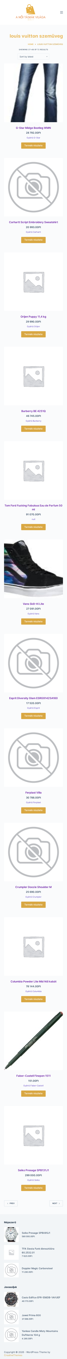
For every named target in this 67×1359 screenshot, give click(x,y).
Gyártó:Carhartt (33, 232)
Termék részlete (33, 145)
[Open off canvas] (61, 12)
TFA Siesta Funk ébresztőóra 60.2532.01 (38, 1250)
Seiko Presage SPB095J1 (36, 1232)
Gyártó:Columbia (33, 991)
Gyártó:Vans (33, 613)
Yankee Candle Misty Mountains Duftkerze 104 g (40, 1333)
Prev (12, 1203)
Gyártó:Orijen (33, 326)
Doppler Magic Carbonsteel (37, 1268)
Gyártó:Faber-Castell (33, 1085)
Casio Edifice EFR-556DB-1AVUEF (41, 1297)
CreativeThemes (13, 1355)
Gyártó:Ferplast (33, 802)
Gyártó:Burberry (33, 421)
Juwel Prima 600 (31, 1315)
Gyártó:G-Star (33, 137)
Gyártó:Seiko (33, 1180)
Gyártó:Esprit (33, 708)
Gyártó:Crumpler (33, 897)
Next (54, 1203)
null (33, 519)
